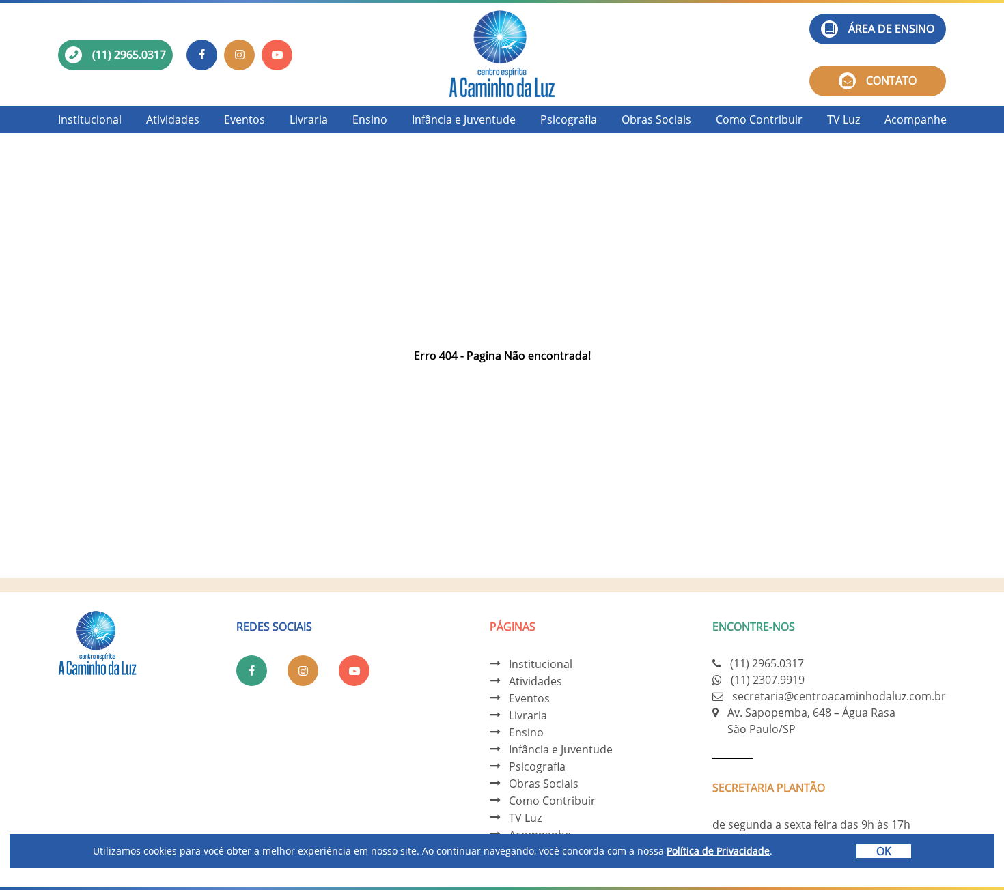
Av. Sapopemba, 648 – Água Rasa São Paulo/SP (811, 720)
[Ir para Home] (502, 54)
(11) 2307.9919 (768, 679)
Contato (891, 80)
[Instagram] (239, 55)
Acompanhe (915, 119)
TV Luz (843, 119)
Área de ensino (891, 28)
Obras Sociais (656, 119)
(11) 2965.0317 (129, 54)
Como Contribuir (759, 119)
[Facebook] (201, 55)
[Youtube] (277, 55)
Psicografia (568, 119)
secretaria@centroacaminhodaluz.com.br (839, 696)
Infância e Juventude (464, 119)
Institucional (90, 119)
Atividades (172, 119)
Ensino (369, 119)
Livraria (309, 119)
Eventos (244, 119)
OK (883, 851)
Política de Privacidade (718, 850)
